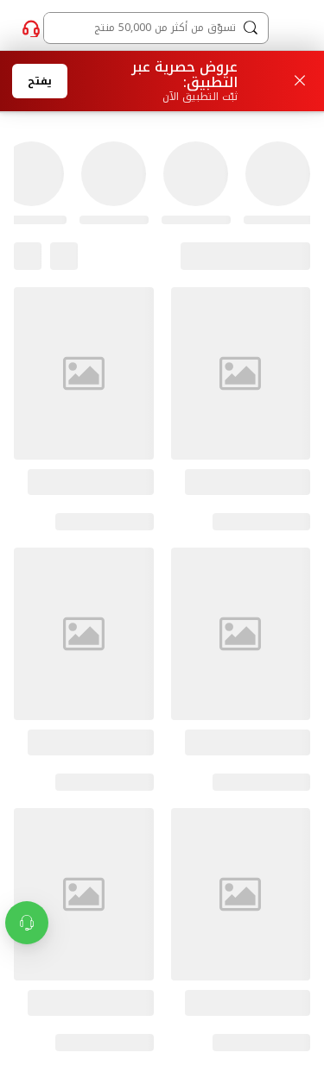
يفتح (40, 81)
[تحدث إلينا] (31, 27)
